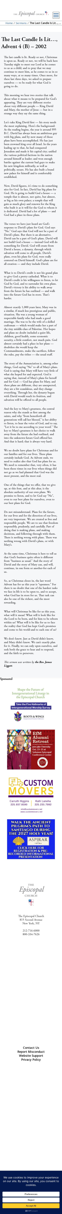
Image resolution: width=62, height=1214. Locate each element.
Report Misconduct (31, 1052)
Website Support (31, 1056)
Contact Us (31, 1048)
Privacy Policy (31, 1060)
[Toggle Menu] (56, 15)
